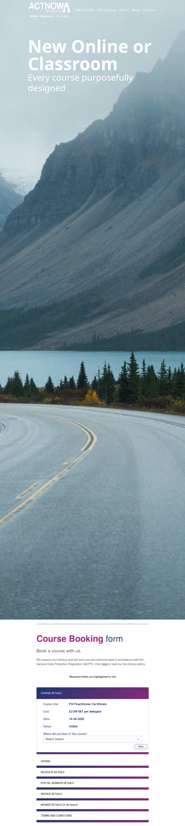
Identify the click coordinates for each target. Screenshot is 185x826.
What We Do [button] (85, 10)
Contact (149, 10)
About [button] (124, 10)
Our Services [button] (106, 10)
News (136, 10)
